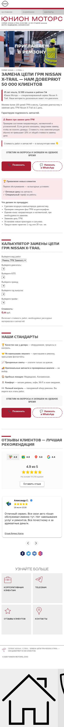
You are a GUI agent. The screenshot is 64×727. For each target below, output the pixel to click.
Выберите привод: (10, 282)
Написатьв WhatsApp (47, 166)
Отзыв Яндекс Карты (14, 533)
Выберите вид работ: (11, 256)
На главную (7, 12)
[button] (27, 543)
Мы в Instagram (40, 553)
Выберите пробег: (10, 299)
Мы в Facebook (23, 553)
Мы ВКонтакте (34, 553)
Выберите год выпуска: (12, 290)
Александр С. (21, 500)
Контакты (49, 12)
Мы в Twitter (28, 553)
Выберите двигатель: (12, 265)
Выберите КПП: (9, 273)
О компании (28, 12)
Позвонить (16, 164)
